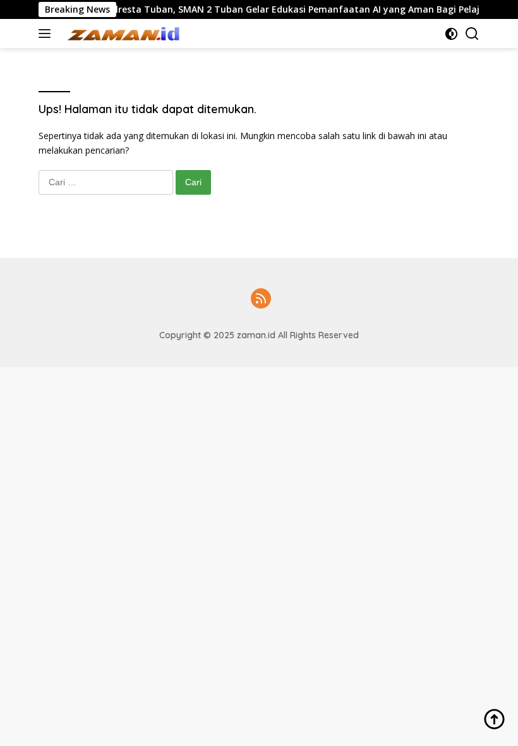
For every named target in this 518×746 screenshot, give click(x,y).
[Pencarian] (472, 33)
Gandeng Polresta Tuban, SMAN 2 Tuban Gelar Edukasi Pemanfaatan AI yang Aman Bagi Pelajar (267, 9)
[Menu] (47, 33)
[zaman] (123, 33)
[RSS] (261, 299)
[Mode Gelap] (451, 33)
